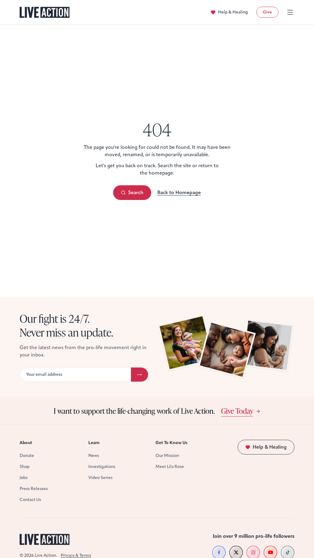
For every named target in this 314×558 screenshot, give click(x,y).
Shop (24, 466)
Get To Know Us (171, 442)
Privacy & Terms (76, 555)
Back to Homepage (179, 192)
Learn (94, 442)
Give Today (237, 411)
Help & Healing (233, 12)
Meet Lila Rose (169, 466)
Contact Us (30, 499)
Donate (27, 455)
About (26, 442)
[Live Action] (45, 12)
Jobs (24, 477)
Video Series (100, 477)
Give (267, 12)
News (93, 455)
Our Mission (167, 455)
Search (136, 192)
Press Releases (34, 488)
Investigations (101, 466)
